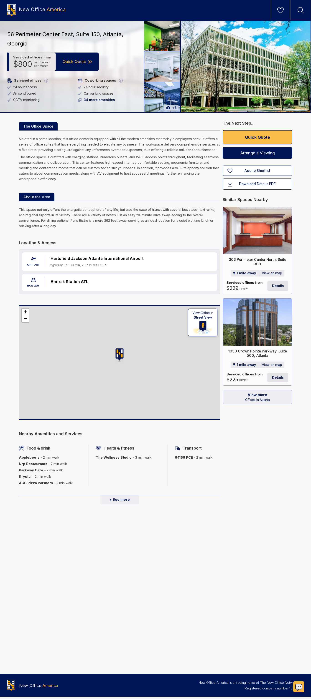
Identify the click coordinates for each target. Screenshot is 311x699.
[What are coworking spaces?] (120, 80)
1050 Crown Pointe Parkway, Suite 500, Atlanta (257, 353)
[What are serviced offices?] (46, 80)
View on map (272, 273)
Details (278, 286)
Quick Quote (257, 137)
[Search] (301, 10)
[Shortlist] (280, 10)
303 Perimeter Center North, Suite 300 (257, 261)
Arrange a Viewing (257, 153)
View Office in (202, 315)
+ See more (120, 499)
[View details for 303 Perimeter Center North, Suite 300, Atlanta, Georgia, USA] (257, 230)
